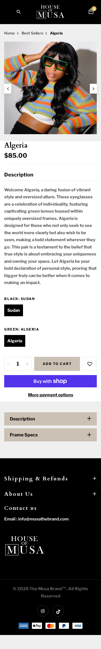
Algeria (14, 340)
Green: (21, 329)
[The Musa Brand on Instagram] (43, 611)
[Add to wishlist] (90, 364)
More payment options (50, 394)
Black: (19, 299)
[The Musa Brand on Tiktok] (58, 611)
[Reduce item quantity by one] (8, 364)
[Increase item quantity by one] (27, 364)
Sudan (13, 310)
